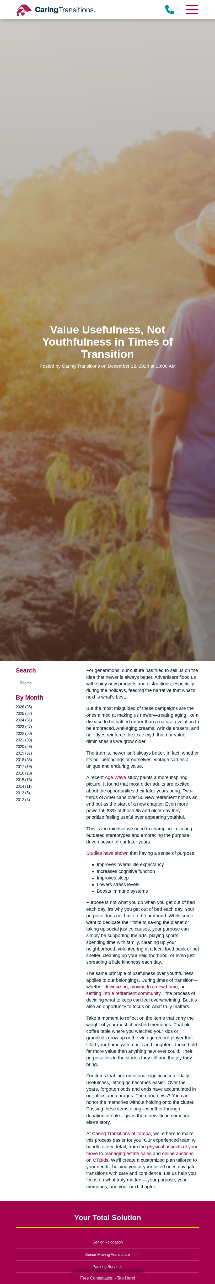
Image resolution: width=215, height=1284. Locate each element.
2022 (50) (24, 733)
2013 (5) (23, 793)
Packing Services (108, 1266)
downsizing (116, 986)
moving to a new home (154, 986)
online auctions (178, 1153)
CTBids (100, 1160)
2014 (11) (24, 786)
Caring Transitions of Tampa (121, 1133)
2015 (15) (24, 779)
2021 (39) (24, 740)
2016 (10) (24, 773)
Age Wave (115, 777)
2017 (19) (24, 766)
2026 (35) (24, 707)
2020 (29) (24, 746)
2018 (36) (24, 759)
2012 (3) (23, 799)
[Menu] (191, 9)
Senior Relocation (108, 1242)
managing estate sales (128, 1153)
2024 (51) (24, 720)
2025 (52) (24, 713)
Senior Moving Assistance (107, 1254)
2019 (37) (24, 753)
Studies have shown (107, 853)
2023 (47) (24, 726)
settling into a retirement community (123, 993)
